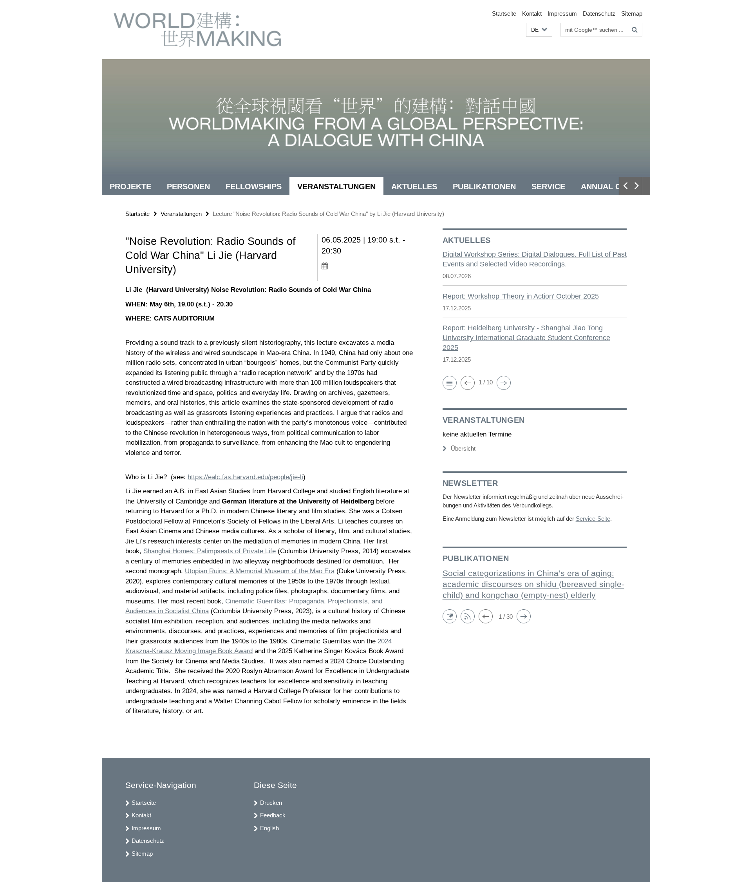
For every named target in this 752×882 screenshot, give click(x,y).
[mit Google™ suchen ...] (634, 30)
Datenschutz (599, 13)
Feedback (273, 815)
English (269, 828)
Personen (188, 186)
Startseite (504, 13)
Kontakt (532, 13)
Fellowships (254, 186)
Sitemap (631, 13)
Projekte (130, 186)
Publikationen (484, 186)
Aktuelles (414, 186)
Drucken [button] (271, 802)
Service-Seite (593, 518)
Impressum (562, 13)
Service (548, 186)
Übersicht (463, 448)
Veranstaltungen (336, 186)
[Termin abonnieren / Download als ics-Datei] (367, 265)
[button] (539, 30)
